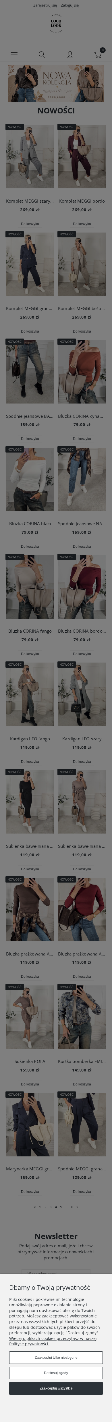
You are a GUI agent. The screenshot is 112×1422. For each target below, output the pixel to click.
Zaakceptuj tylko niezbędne (56, 1358)
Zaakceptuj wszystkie (56, 1388)
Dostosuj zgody (56, 1373)
